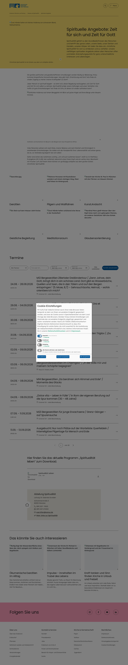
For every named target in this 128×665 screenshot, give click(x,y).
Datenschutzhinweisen (56, 331)
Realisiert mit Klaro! (85, 359)
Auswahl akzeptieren (63, 357)
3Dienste (46, 337)
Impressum (75, 331)
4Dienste (46, 346)
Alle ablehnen (42, 357)
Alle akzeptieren (85, 357)
